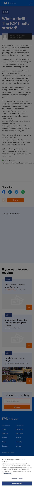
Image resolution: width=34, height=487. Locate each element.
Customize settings (16, 478)
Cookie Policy (8, 473)
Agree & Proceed (17, 483)
